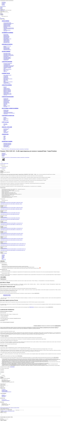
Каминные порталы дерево (7, 93)
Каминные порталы (6, 37)
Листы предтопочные (7, 41)
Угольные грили (6, 98)
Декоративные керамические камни (9, 28)
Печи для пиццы (6, 118)
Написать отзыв (6, 163)
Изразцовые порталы (7, 47)
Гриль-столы (5, 104)
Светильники (5, 124)
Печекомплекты (6, 77)
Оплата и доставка (4, 390)
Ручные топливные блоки (7, 22)
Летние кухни (6, 113)
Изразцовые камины (6, 36)
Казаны (5, 119)
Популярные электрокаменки (8, 63)
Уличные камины (6, 110)
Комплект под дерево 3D (7, 89)
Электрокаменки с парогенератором (9, 65)
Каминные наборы (6, 39)
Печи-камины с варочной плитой (8, 54)
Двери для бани (6, 80)
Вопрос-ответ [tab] (4, 259)
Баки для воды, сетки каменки (8, 78)
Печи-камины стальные (7, 53)
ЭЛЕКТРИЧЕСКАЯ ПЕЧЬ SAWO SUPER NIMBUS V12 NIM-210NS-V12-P (11, 224)
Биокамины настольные (7, 26)
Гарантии (3, 155)
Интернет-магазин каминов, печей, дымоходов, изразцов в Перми (9, 407)
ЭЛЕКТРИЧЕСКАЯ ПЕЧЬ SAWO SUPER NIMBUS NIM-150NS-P (9, 214)
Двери (4, 70)
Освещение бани (6, 82)
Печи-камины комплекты (7, 58)
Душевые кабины (6, 131)
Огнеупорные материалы (7, 144)
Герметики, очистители (7, 83)
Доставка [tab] (3, 254)
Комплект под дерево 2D (7, 91)
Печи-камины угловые (7, 57)
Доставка (3, 3)
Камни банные (6, 79)
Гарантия (3, 4)
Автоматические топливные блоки (9, 23)
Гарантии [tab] (3, 255)
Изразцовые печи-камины (7, 49)
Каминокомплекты (6, 35)
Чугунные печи (6, 75)
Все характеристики (3, 167)
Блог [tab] (2, 258)
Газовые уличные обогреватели (8, 112)
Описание (3, 153)
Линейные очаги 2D (6, 88)
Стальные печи (6, 76)
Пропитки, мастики (6, 145)
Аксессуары (5, 30)
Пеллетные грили (6, 101)
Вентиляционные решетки (7, 38)
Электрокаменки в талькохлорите (8, 66)
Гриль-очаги (5, 103)
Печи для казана (6, 120)
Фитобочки (5, 130)
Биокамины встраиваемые (7, 24)
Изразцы (5, 46)
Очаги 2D (5, 87)
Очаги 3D (5, 86)
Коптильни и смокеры (7, 105)
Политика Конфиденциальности (6, 391)
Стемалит (5, 29)
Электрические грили (7, 100)
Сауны (5, 68)
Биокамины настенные (7, 25)
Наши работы (4, 2)
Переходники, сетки (6, 42)
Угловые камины (6, 92)
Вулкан (5, 139)
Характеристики (4, 154)
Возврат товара (4, 395)
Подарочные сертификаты (5, 400)
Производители (4, 399)
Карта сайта (3, 396)
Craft (4, 137)
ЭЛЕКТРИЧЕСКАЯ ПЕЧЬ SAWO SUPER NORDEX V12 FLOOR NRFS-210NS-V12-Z (12, 250)
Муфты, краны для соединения (8, 81)
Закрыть (2, 420)
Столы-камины (6, 111)
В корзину (2, 171)
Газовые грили (6, 99)
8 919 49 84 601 (12, 366)
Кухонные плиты (6, 56)
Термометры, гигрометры (7, 67)
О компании (3, 389)
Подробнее (5, 206)
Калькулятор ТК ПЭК (6, 295)
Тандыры (5, 117)
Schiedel (5, 138)
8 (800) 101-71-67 (2, 10)
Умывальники (6, 132)
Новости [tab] (3, 257)
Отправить (5, 420)
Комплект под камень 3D (7, 90)
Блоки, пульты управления (7, 69)
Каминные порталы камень (7, 94)
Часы (4, 125)
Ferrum (5, 136)
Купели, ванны (6, 129)
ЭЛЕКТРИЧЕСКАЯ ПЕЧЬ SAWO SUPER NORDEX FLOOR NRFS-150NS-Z (11, 234)
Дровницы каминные (7, 40)
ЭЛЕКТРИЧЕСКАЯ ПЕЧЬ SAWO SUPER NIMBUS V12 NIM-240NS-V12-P (11, 229)
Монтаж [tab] (3, 256)
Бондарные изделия (6, 128)
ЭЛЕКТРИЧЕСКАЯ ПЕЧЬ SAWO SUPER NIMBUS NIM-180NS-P (9, 219)
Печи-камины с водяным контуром (9, 55)
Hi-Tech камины (6, 34)
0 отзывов (1, 163)
